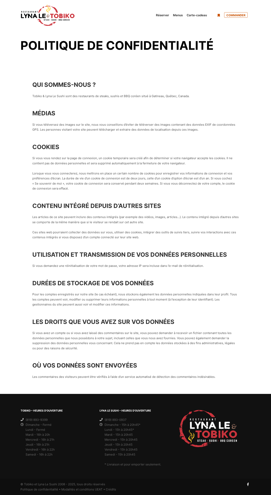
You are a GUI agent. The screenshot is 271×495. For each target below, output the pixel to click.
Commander (235, 15)
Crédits (111, 489)
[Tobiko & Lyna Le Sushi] (47, 15)
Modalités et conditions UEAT (82, 489)
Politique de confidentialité (39, 489)
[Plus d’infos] (218, 15)
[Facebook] (248, 484)
